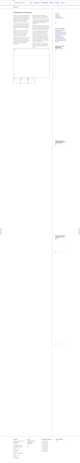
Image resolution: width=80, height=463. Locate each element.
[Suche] (65, 2)
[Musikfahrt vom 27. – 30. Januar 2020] (79, 231)
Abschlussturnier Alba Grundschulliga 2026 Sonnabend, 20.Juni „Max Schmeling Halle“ (60, 33)
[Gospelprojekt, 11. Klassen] (1, 231)
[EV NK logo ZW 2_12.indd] (19, 2)
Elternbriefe (57, 15)
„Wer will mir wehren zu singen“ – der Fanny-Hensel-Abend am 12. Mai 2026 (60, 40)
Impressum (29, 442)
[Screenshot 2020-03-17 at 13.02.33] (31, 63)
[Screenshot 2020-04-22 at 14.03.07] (31, 81)
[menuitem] (31, 2)
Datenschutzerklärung (59, 17)
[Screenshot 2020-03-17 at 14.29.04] (24, 81)
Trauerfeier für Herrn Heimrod (60, 30)
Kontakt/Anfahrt (30, 443)
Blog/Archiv (15, 7)
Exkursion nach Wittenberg (59, 37)
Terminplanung (57, 16)
